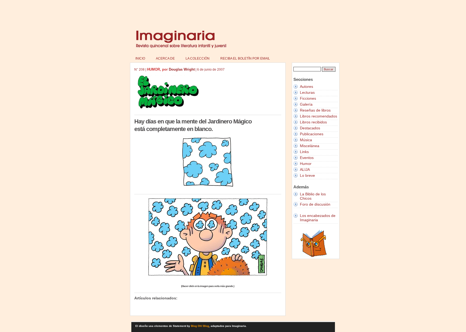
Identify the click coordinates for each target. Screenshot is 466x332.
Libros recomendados (318, 116)
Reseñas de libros (315, 110)
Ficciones (308, 98)
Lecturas (307, 92)
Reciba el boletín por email (245, 58)
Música (306, 140)
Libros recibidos (313, 122)
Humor (305, 163)
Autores (306, 86)
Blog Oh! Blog (200, 325)
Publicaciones (311, 134)
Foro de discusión (315, 204)
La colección (198, 58)
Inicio (140, 58)
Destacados (310, 128)
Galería (306, 104)
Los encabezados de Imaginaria (317, 217)
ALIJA (305, 169)
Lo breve (307, 175)
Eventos (307, 157)
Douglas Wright (182, 69)
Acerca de (165, 58)
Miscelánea (309, 146)
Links (304, 152)
